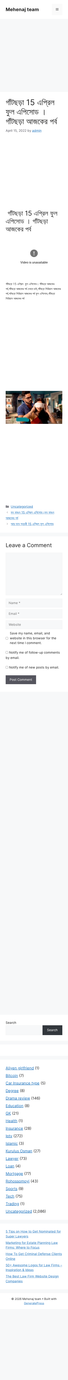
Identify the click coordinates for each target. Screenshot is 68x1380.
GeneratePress (34, 1303)
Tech (10, 1196)
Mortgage (14, 1173)
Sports (11, 1188)
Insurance (14, 1128)
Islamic (12, 1143)
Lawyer (12, 1158)
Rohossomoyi (17, 1181)
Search (11, 1023)
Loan (10, 1166)
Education (14, 1106)
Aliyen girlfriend (20, 1068)
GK (8, 1113)
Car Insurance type (22, 1083)
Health (11, 1121)
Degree (12, 1090)
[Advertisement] (34, 56)
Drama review (18, 1098)
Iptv (9, 1136)
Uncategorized (22, 507)
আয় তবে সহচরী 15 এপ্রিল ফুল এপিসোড (32, 524)
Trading (12, 1204)
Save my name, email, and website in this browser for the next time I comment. (33, 638)
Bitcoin (12, 1075)
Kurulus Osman (19, 1151)
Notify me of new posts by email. (34, 667)
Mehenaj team (22, 9)
